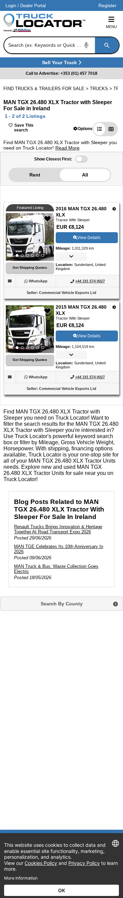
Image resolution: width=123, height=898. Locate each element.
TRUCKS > (101, 88)
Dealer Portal (33, 5)
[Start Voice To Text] (86, 45)
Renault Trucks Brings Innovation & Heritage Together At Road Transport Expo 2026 (58, 529)
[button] (83, 128)
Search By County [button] (62, 603)
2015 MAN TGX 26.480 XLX (81, 310)
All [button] (85, 175)
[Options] (114, 209)
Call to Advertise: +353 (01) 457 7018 (61, 73)
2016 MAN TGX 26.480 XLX (81, 212)
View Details (88, 237)
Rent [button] (34, 175)
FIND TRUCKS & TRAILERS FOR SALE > (46, 88)
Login (10, 5)
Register (107, 5)
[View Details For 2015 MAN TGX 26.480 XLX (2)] (30, 329)
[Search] (107, 45)
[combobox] (61, 45)
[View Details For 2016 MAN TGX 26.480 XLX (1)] (30, 237)
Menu (111, 27)
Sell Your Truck (60, 64)
